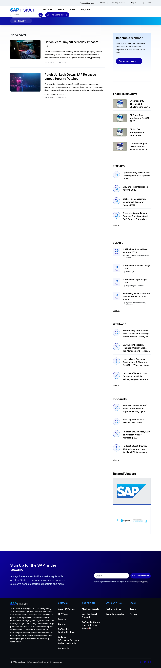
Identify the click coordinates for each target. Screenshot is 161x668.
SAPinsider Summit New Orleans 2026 (135, 251)
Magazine (85, 9)
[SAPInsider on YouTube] (149, 662)
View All (116, 225)
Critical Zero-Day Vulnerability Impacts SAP (71, 44)
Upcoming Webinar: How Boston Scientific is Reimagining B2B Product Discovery (135, 376)
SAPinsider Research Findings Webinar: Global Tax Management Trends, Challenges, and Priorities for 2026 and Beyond (135, 348)
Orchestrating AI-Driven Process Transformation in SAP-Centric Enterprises (138, 146)
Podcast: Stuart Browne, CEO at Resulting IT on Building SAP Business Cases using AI (135, 449)
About (102, 3)
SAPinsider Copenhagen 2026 (135, 281)
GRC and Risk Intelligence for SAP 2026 (139, 118)
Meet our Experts (90, 609)
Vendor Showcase (87, 3)
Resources (47, 9)
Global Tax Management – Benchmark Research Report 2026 (138, 132)
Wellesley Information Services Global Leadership (68, 640)
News (72, 9)
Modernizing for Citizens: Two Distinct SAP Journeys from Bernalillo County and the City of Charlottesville (136, 333)
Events (61, 9)
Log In (133, 3)
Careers (62, 624)
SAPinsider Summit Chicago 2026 (137, 267)
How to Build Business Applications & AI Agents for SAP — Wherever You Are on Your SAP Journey (135, 362)
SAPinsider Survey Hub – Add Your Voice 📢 (91, 625)
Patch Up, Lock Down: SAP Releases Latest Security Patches (70, 76)
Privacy (133, 614)
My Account (146, 3)
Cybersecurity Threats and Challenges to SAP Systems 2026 (139, 104)
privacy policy (142, 582)
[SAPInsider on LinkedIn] (145, 662)
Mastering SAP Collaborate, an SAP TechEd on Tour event (136, 296)
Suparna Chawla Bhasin (55, 95)
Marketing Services (118, 3)
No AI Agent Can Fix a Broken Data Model (133, 421)
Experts (62, 619)
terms (132, 582)
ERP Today (63, 614)
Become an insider (127, 61)
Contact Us (63, 648)
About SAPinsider (66, 609)
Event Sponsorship (115, 614)
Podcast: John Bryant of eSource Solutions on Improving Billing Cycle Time (135, 408)
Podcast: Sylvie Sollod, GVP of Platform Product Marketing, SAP (136, 434)
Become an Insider (55, 15)
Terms (133, 609)
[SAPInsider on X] (140, 662)
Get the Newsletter (140, 576)
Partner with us (113, 609)
